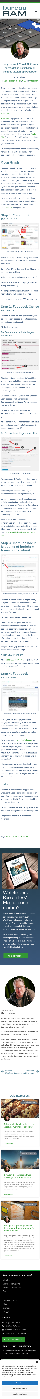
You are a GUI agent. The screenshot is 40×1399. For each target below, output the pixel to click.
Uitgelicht (33, 81)
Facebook (10, 836)
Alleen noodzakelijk (20, 1388)
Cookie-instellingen (20, 1394)
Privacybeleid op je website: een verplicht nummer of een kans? (19, 1125)
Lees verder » (8, 1143)
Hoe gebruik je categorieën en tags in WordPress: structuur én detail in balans (19, 1228)
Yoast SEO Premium (14, 660)
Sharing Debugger (24, 740)
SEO (24, 81)
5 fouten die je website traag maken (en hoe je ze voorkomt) (18, 1176)
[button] (37, 1362)
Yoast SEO (5, 113)
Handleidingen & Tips (11, 81)
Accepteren (20, 1383)
